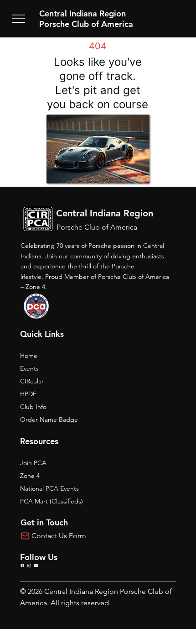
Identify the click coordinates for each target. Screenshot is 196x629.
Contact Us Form (58, 535)
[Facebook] (22, 565)
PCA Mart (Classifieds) (51, 501)
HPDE (28, 394)
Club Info (33, 407)
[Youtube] (36, 565)
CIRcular (32, 381)
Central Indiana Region (82, 13)
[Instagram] (29, 565)
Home (28, 355)
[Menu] (18, 18)
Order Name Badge (49, 419)
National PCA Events (49, 488)
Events (29, 368)
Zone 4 (30, 476)
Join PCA (33, 463)
